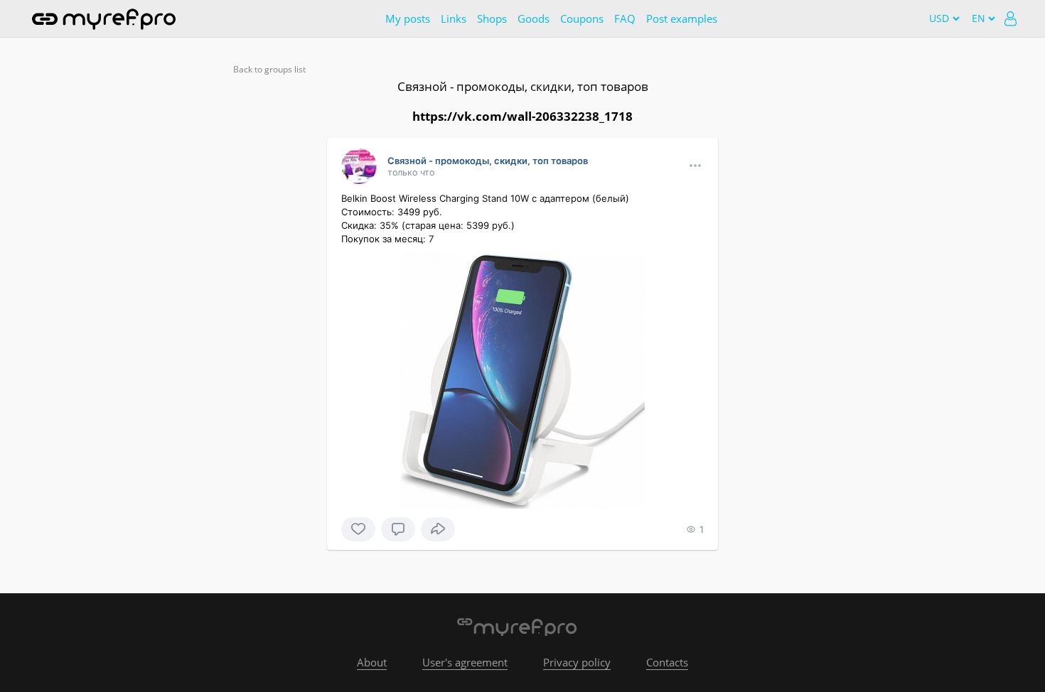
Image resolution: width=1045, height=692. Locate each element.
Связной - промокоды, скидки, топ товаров (522, 86)
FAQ (625, 18)
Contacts (667, 662)
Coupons (582, 18)
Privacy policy (577, 662)
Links (453, 18)
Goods (534, 18)
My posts (407, 18)
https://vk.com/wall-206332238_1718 (522, 116)
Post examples (681, 18)
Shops (492, 18)
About (372, 662)
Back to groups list (269, 69)
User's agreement (465, 662)
